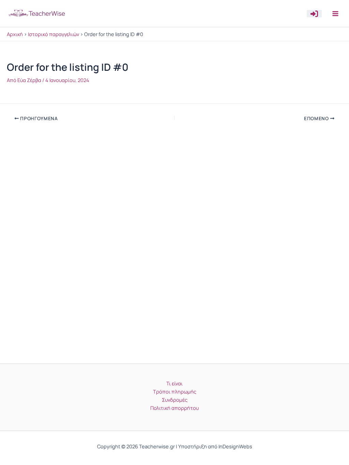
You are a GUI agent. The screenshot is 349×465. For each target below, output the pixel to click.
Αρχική (15, 34)
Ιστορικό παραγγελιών (53, 34)
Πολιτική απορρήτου (174, 407)
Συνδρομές (174, 399)
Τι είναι (174, 383)
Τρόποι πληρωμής (174, 391)
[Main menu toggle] (335, 13)
